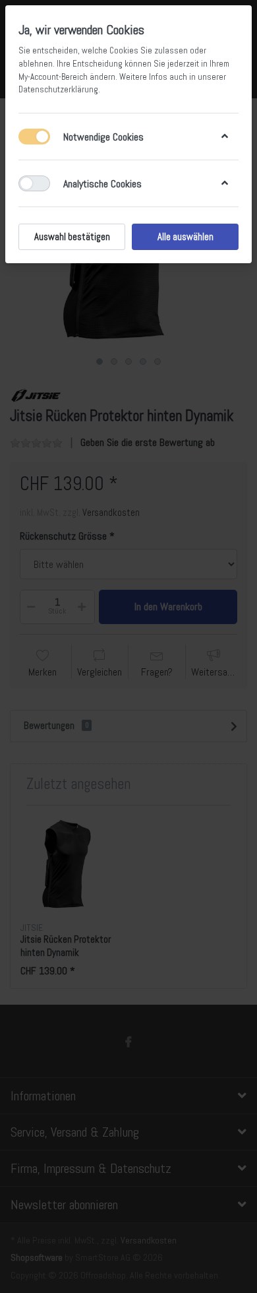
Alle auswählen (185, 237)
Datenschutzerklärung (58, 89)
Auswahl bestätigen (72, 237)
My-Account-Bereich (53, 76)
